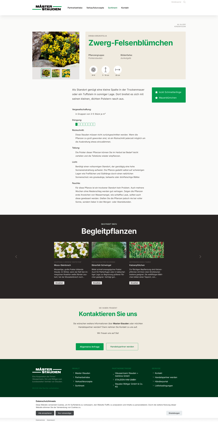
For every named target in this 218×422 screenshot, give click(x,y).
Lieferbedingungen (164, 385)
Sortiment (112, 7)
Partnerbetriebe (75, 7)
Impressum (51, 420)
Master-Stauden (82, 373)
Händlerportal (176, 2)
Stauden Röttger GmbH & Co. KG (129, 385)
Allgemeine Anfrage (90, 346)
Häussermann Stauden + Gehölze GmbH (126, 374)
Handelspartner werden (122, 346)
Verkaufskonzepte (95, 7)
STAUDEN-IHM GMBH (125, 379)
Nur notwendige (64, 413)
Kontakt (125, 7)
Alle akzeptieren (45, 413)
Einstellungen (174, 413)
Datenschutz (40, 420)
